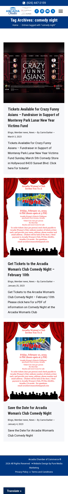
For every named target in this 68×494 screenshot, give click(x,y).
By (45, 132)
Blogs (10, 132)
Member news (21, 132)
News (32, 132)
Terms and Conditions (42, 472)
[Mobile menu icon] (61, 11)
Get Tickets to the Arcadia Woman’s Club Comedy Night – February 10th (31, 269)
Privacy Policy (21, 472)
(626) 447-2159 (36, 3)
